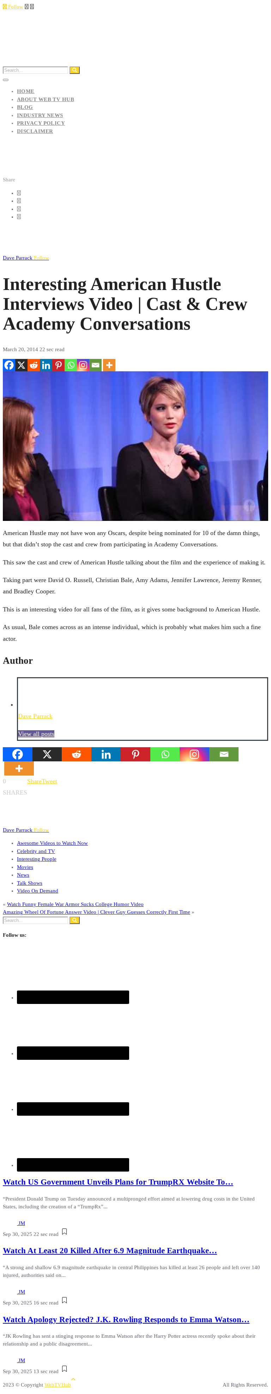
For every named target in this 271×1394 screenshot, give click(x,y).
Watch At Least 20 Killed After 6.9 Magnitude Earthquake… (110, 1250)
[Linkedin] (46, 365)
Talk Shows (29, 883)
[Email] (95, 365)
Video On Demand (37, 891)
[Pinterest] (58, 365)
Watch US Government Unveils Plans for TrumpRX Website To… (118, 1182)
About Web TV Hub (45, 99)
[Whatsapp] (71, 365)
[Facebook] (9, 365)
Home (26, 91)
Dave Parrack (26, 258)
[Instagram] (83, 365)
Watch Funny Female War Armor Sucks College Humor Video (75, 904)
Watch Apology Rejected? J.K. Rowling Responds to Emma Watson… (126, 1319)
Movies (25, 867)
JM (21, 1223)
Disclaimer (35, 131)
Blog (25, 107)
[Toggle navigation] (5, 80)
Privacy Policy (41, 123)
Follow (15, 7)
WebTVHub (57, 1385)
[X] (21, 365)
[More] (109, 365)
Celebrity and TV (36, 851)
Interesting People (36, 859)
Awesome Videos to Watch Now (52, 843)
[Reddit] (34, 365)
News (23, 875)
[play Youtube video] (135, 446)
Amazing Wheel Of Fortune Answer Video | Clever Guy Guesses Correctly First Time (96, 912)
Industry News (40, 115)
